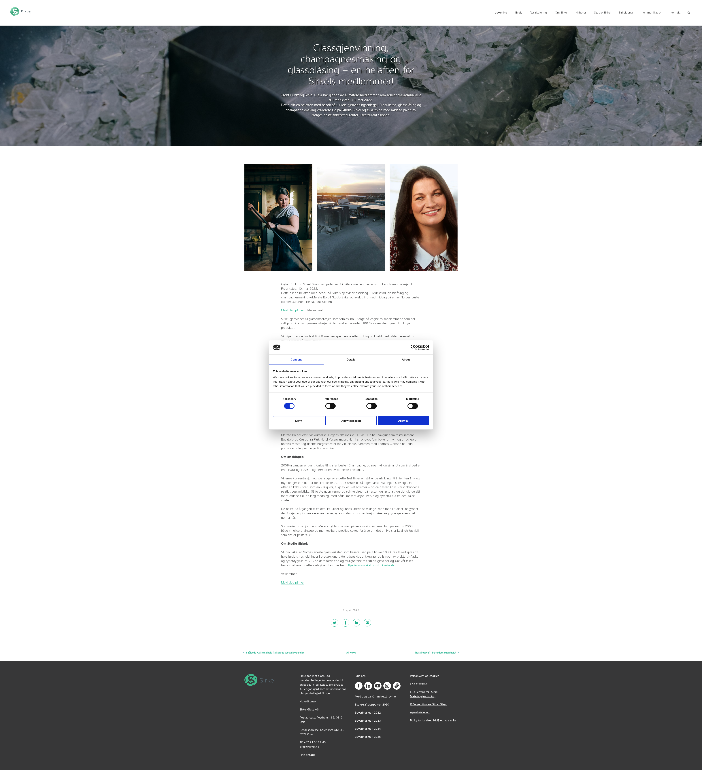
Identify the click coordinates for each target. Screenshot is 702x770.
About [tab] (406, 359)
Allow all (403, 420)
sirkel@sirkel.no (309, 747)
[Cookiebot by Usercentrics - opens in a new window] (413, 347)
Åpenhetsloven (420, 712)
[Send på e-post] (367, 624)
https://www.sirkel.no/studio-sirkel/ (370, 565)
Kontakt (676, 12)
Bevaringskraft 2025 (368, 736)
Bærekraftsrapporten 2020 (372, 704)
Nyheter (581, 12)
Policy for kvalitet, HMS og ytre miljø (433, 720)
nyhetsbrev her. (387, 696)
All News (351, 652)
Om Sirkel (561, 12)
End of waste (418, 684)
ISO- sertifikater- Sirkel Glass (428, 704)
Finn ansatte (307, 755)
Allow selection (351, 420)
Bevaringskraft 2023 (368, 720)
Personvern (417, 676)
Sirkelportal (626, 12)
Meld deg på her (292, 310)
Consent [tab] (296, 359)
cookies (434, 676)
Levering (501, 12)
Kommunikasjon (651, 12)
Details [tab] (351, 359)
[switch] (330, 406)
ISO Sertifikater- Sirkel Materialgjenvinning (424, 694)
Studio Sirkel (602, 12)
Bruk (518, 12)
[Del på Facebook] (345, 624)
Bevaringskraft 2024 (368, 728)
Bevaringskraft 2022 (368, 712)
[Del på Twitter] (334, 624)
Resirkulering (538, 12)
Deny (298, 420)
